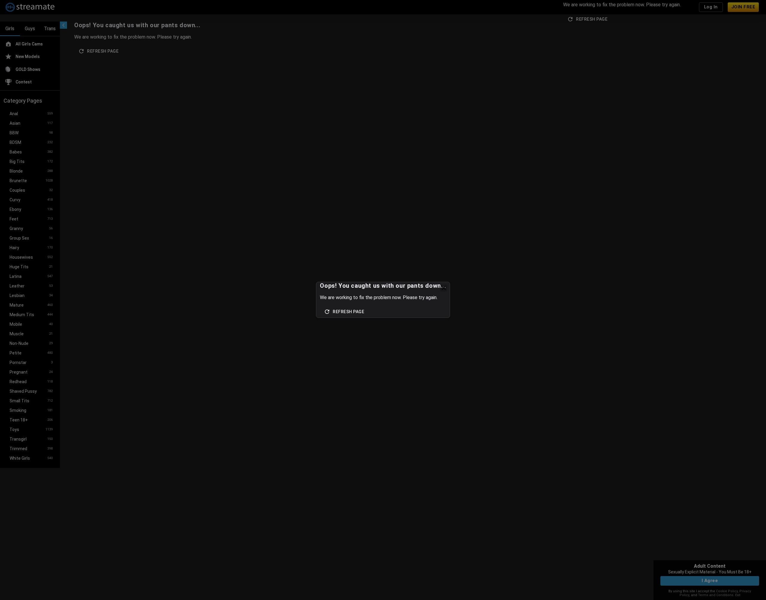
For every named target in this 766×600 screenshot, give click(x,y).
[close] (443, 288)
